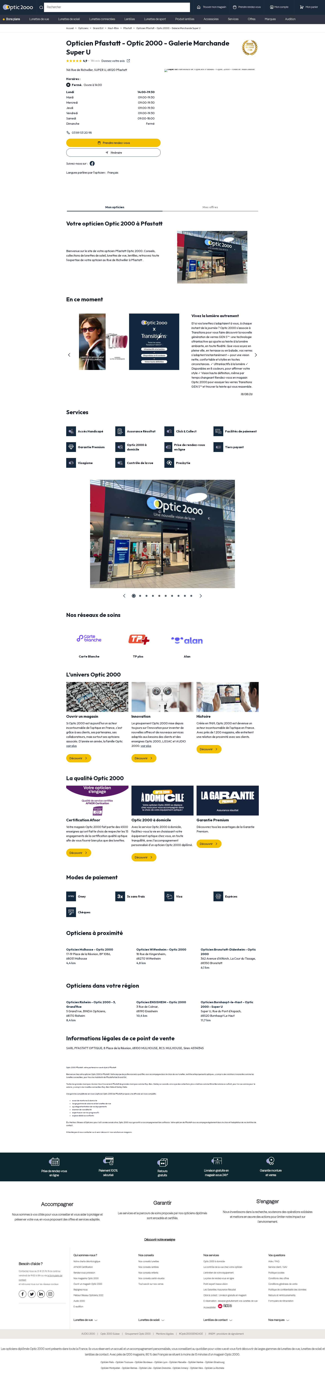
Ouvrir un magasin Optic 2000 (88, 1284)
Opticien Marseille (177, 1362)
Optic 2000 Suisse (110, 1334)
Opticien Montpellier (110, 1368)
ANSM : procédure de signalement (226, 1334)
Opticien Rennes (129, 1368)
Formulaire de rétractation (280, 1301)
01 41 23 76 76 (43, 1271)
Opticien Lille (145, 1368)
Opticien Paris (107, 1362)
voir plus (71, 746)
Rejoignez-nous (81, 1290)
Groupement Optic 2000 (138, 1334)
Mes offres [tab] (210, 207)
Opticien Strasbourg (214, 1362)
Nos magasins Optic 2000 (86, 1278)
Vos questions (276, 1255)
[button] (69, 355)
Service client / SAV (277, 1267)
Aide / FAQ (273, 1262)
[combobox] (117, 7)
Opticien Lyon (160, 1362)
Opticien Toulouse (124, 1362)
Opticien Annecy (180, 1368)
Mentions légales (165, 1334)
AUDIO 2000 (88, 1334)
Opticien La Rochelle (214, 1368)
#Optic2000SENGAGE (191, 1334)
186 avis (95, 60)
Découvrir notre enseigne (159, 1239)
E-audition (78, 1307)
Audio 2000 (79, 1301)
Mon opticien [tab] (114, 207)
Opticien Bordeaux (144, 1362)
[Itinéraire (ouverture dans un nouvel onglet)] (211, 69)
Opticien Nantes (195, 1362)
